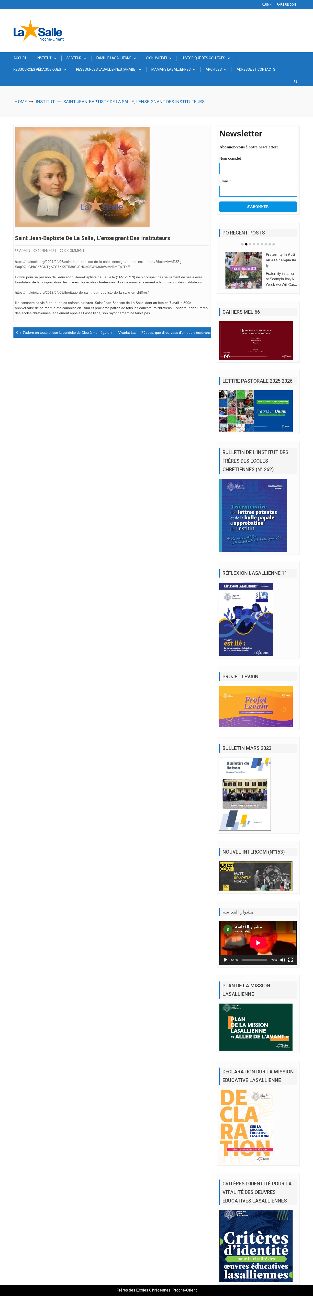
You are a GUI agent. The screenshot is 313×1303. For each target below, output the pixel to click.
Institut (44, 58)
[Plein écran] (290, 967)
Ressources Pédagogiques (37, 69)
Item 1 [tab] (242, 244)
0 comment (74, 250)
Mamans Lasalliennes (171, 69)
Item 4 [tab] (254, 244)
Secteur (74, 58)
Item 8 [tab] (269, 244)
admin (24, 250)
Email (225, 181)
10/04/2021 (47, 250)
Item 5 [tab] (258, 244)
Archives (214, 69)
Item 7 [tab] (266, 244)
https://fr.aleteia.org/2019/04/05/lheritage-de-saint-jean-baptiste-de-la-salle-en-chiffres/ (82, 292)
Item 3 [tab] (250, 244)
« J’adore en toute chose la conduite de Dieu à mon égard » (66, 332)
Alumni (267, 4)
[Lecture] (225, 967)
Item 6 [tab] (262, 244)
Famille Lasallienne (113, 58)
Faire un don (286, 4)
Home (21, 101)
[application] (258, 950)
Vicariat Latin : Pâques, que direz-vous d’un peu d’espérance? (166, 332)
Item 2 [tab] (246, 244)
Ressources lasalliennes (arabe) (106, 69)
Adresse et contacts (256, 69)
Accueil (20, 58)
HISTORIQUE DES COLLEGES (203, 58)
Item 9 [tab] (273, 244)
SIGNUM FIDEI (156, 58)
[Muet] (282, 967)
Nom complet (230, 158)
